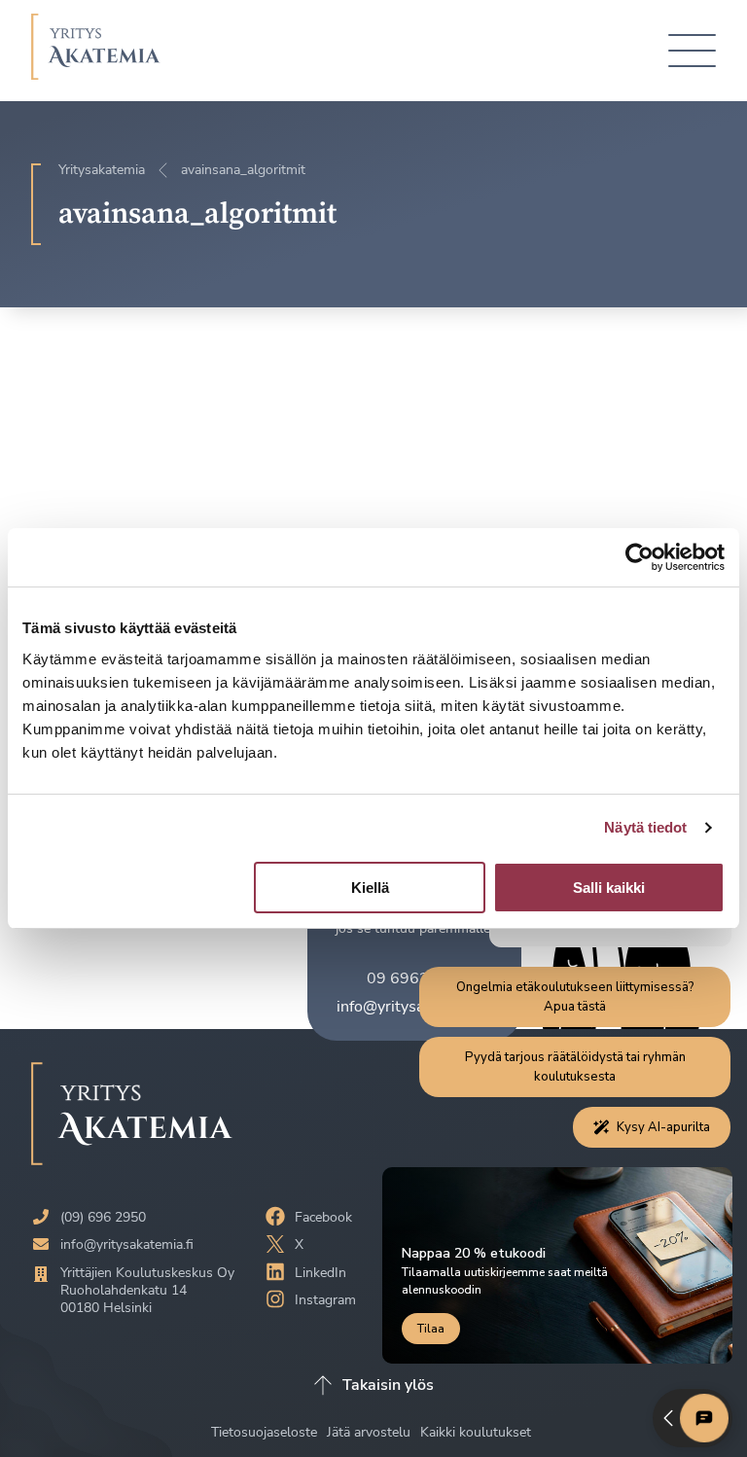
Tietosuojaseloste (266, 1432)
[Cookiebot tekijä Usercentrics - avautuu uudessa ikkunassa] (639, 557)
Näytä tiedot (645, 827)
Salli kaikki (609, 887)
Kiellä (370, 887)
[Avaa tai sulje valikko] (692, 51)
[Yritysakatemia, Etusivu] (95, 50)
